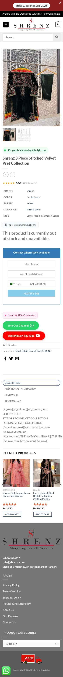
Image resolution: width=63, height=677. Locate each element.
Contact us (9, 622)
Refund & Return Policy (17, 603)
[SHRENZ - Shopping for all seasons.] (31, 24)
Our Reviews (10, 616)
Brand (18, 351)
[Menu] (6, 24)
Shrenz (30, 190)
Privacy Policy (11, 585)
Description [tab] (12, 382)
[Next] (60, 491)
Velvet (30, 203)
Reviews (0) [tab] (12, 395)
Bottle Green (33, 196)
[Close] (60, 3)
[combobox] (14, 283)
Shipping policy (12, 597)
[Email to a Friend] (17, 359)
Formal (32, 351)
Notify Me (31, 293)
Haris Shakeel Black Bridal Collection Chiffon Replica (43, 496)
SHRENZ (46, 351)
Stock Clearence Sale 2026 (31, 5)
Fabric (25, 351)
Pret (39, 351)
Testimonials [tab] (13, 401)
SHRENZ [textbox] (30, 643)
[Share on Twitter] (11, 359)
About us (8, 609)
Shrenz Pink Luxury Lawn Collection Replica (16, 495)
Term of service (11, 591)
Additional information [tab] (21, 388)
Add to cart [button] (12, 514)
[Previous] (2, 491)
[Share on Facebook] (5, 359)
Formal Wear (34, 209)
